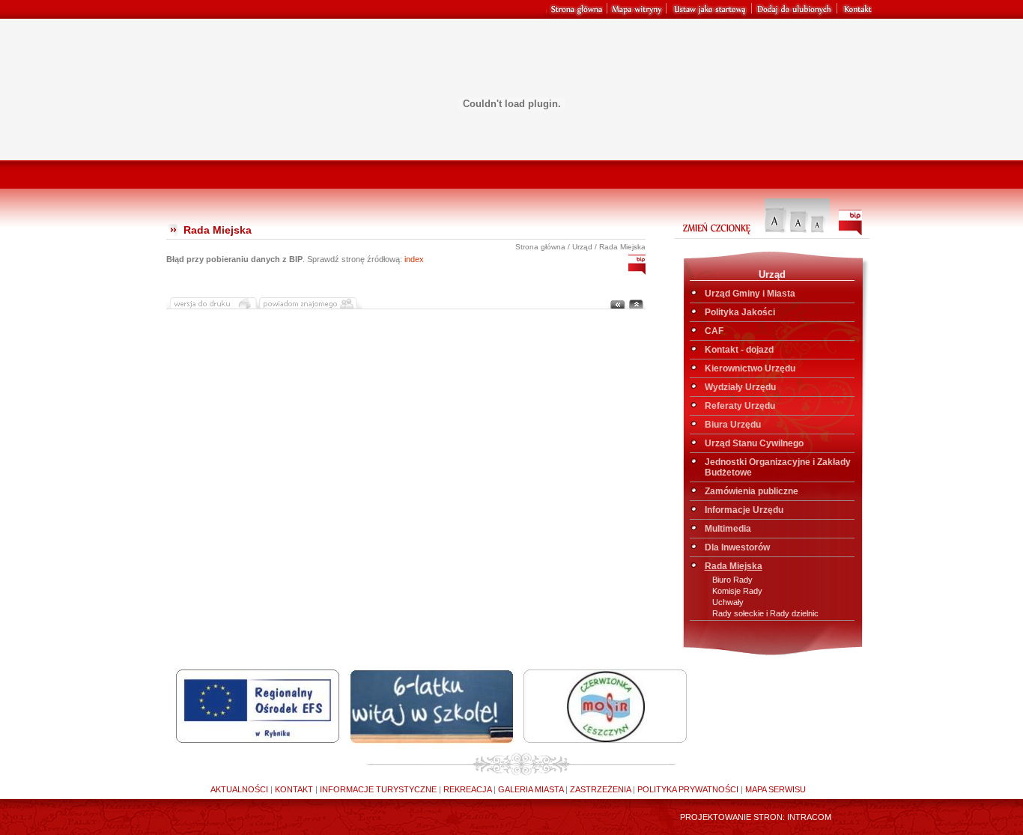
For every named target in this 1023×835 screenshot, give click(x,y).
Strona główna (540, 247)
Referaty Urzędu (740, 406)
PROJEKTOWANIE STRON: (732, 817)
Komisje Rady (737, 590)
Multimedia (728, 528)
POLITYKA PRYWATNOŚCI (686, 789)
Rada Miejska (733, 566)
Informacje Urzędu (744, 510)
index (414, 259)
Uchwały (728, 602)
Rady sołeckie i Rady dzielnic (765, 613)
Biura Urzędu (733, 424)
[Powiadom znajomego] (310, 305)
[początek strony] (636, 305)
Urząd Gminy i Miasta (750, 293)
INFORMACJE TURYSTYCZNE (377, 789)
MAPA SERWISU (774, 789)
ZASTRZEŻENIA (599, 789)
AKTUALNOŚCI (239, 789)
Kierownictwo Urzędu (750, 368)
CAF (714, 331)
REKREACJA (466, 789)
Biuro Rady (732, 579)
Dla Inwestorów (737, 547)
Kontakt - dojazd (739, 349)
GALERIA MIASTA (529, 789)
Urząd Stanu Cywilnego (754, 443)
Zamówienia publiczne (751, 491)
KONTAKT (293, 789)
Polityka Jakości (740, 312)
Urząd (582, 247)
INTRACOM (809, 817)
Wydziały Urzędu (740, 387)
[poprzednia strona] (617, 305)
